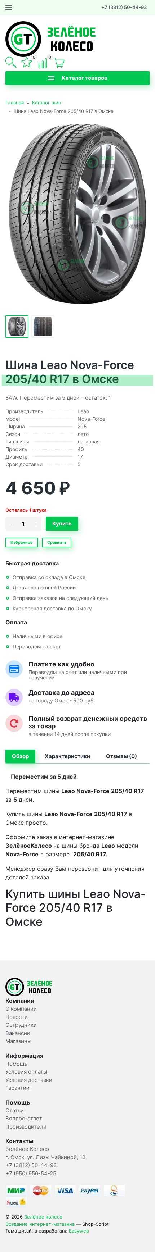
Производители (25, 1126)
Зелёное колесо (43, 1217)
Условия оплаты (26, 1071)
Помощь (16, 1063)
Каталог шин (46, 102)
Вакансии (17, 1033)
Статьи (14, 1110)
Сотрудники (21, 1024)
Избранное (21, 542)
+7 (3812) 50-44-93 (124, 7)
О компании (21, 1008)
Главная (14, 102)
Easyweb (79, 1231)
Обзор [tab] (20, 756)
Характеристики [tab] (67, 756)
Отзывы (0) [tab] (121, 756)
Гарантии (17, 1087)
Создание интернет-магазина (40, 1224)
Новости (16, 1017)
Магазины (18, 1041)
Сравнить (56, 542)
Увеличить (77, 214)
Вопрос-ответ (23, 1118)
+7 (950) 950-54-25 (30, 1173)
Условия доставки (28, 1079)
